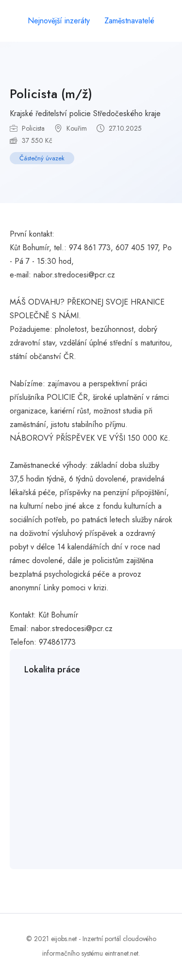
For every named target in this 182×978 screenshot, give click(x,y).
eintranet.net (121, 953)
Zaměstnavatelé (129, 20)
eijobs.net (64, 939)
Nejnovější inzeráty (59, 20)
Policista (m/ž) (51, 94)
